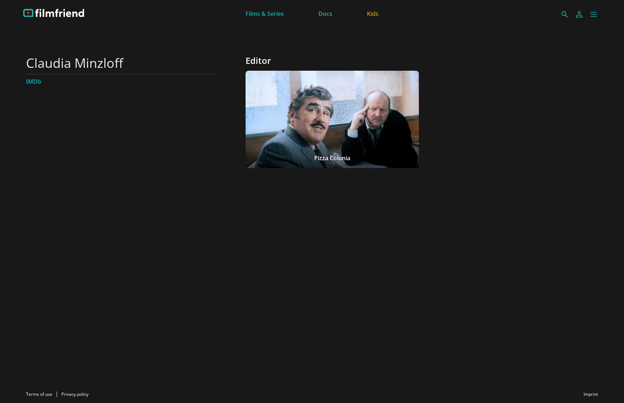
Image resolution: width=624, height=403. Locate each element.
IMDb (33, 82)
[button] (593, 14)
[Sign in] (579, 14)
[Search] (565, 14)
